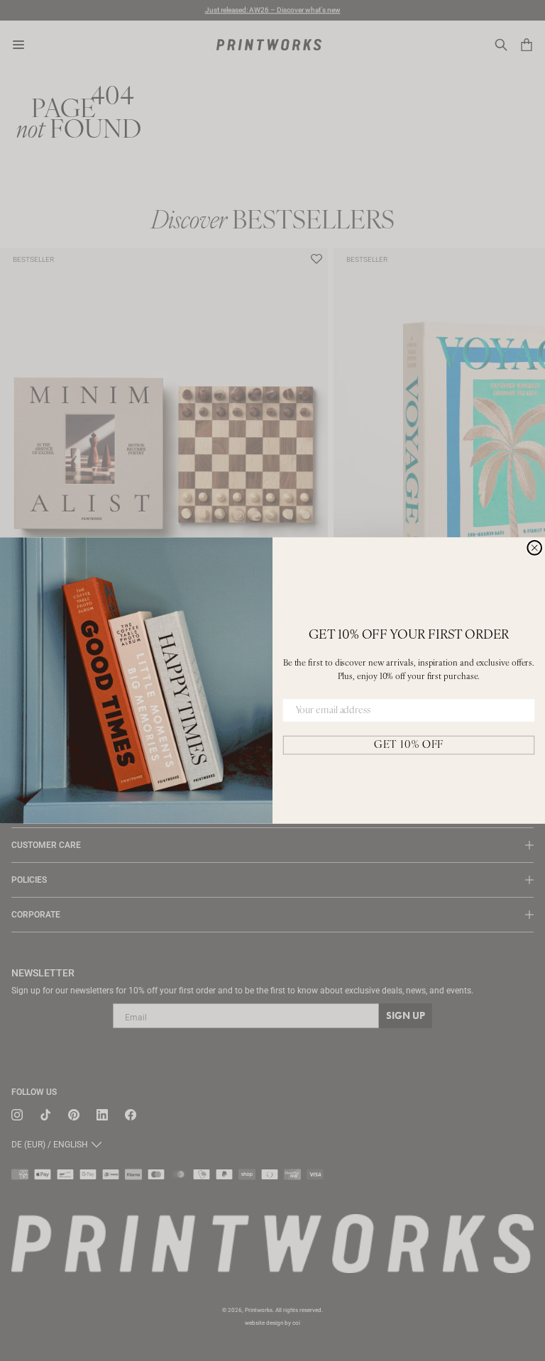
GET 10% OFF (409, 744)
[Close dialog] (534, 548)
